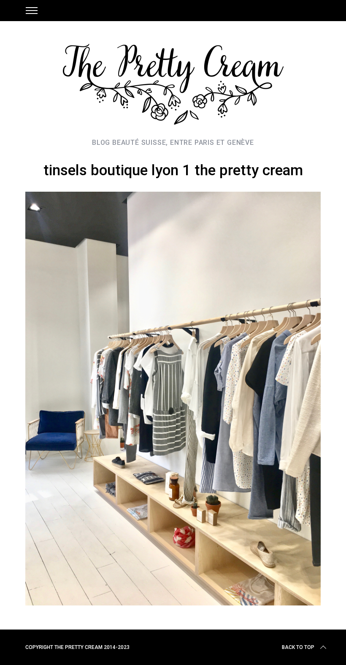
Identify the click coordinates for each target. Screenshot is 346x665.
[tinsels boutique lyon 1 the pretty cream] (173, 602)
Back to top (298, 647)
